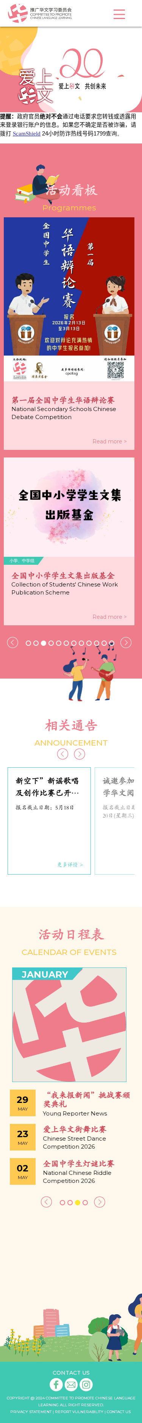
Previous (12, 642)
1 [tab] (28, 643)
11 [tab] (104, 643)
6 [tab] (66, 643)
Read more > (109, 441)
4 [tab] (51, 643)
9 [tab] (89, 643)
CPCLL (40, 13)
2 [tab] (36, 643)
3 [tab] (43, 643)
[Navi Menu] (119, 14)
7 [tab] (73, 643)
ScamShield (27, 134)
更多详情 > (70, 865)
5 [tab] (58, 643)
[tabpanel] (69, 421)
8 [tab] (81, 643)
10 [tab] (96, 643)
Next (126, 642)
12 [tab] (111, 643)
